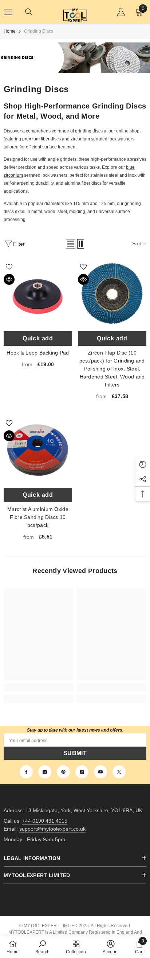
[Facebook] (26, 771)
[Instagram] (44, 771)
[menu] (8, 12)
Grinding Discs (38, 31)
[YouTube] (100, 771)
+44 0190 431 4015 (44, 821)
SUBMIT (75, 753)
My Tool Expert (75, 12)
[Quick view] (9, 279)
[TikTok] (81, 771)
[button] (70, 244)
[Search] (28, 12)
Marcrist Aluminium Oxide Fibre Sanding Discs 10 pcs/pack (38, 450)
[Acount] (121, 12)
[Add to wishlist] (9, 266)
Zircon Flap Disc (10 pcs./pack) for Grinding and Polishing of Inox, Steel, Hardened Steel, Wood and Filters (112, 293)
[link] (38, 687)
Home (10, 31)
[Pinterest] (63, 771)
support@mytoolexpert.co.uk (52, 829)
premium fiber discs (41, 139)
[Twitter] (119, 771)
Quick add (38, 338)
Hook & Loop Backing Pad (38, 293)
